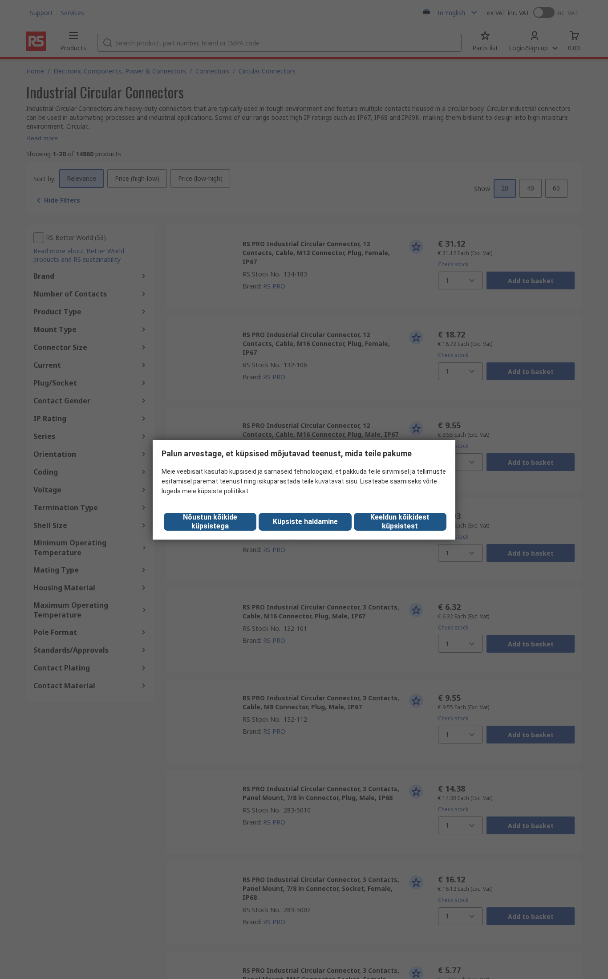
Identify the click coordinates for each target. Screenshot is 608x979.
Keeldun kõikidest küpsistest (400, 521)
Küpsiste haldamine (305, 521)
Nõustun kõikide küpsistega (210, 521)
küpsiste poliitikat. (224, 491)
